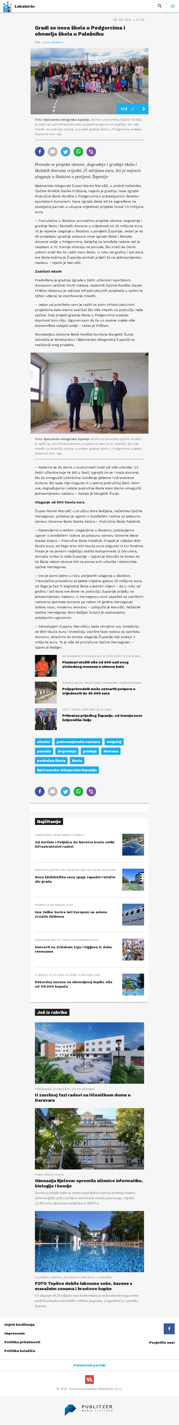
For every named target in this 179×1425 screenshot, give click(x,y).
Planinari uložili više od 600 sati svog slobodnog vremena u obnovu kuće (95, 664)
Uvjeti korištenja (19, 1324)
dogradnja (67, 751)
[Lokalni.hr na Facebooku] (169, 1328)
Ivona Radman (53, 42)
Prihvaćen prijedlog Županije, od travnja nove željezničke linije (102, 717)
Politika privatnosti (22, 1342)
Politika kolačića (19, 1351)
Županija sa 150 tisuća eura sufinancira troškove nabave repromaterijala (103, 682)
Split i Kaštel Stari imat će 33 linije (86, 709)
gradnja (90, 751)
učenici (43, 742)
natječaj (114, 742)
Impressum (14, 1333)
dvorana (110, 751)
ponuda (44, 751)
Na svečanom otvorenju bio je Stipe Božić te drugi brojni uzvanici (103, 656)
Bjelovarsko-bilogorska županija (67, 770)
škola (77, 761)
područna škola (51, 761)
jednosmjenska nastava (78, 742)
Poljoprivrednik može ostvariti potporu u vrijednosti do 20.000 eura (98, 691)
